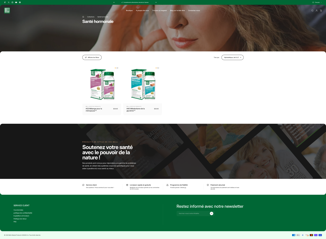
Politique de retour (20, 219)
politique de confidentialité (23, 213)
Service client (91, 185)
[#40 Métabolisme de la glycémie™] (142, 84)
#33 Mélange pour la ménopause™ (94, 110)
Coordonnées (18, 210)
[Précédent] (114, 2)
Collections (90, 17)
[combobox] (317, 2)
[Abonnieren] (211, 213)
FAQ (15, 222)
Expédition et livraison (21, 216)
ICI (185, 187)
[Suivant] (156, 2)
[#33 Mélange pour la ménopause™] (101, 84)
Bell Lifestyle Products (93, 106)
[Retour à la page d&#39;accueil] (83, 17)
